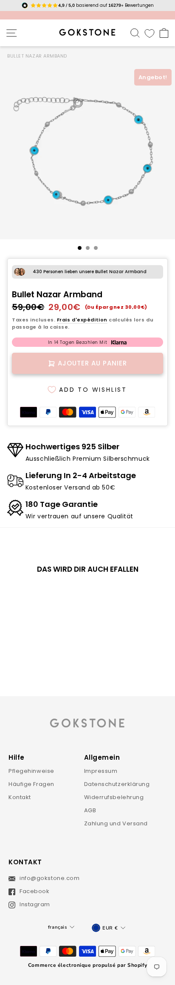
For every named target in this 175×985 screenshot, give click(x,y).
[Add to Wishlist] (59, 594)
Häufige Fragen (31, 784)
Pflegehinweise (31, 771)
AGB (90, 810)
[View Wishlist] (149, 33)
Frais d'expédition (82, 319)
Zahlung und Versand (116, 823)
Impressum (101, 771)
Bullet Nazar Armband (37, 56)
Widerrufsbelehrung (114, 797)
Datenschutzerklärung (117, 784)
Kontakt (19, 797)
